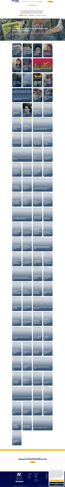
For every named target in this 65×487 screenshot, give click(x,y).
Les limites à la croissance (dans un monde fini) (37, 411)
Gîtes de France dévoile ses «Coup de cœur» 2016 (27, 352)
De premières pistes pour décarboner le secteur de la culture (37, 217)
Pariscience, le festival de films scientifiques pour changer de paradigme (16, 52)
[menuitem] (24, 1)
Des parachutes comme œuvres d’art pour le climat (27, 232)
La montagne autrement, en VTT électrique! (47, 337)
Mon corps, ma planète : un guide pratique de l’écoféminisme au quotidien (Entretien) (17, 67)
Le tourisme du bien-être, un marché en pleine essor (27, 307)
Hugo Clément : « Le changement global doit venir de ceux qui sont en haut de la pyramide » (37, 97)
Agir (28, 476)
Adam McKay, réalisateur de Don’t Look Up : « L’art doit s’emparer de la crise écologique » (27, 127)
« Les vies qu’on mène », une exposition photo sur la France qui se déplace (48, 172)
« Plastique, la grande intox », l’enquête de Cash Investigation (37, 337)
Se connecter (35, 475)
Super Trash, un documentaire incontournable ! (36, 292)
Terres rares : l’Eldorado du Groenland (25, 411)
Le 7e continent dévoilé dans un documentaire (16, 381)
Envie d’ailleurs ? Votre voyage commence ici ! (36, 352)
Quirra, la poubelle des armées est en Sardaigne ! (22, 397)
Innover (29, 477)
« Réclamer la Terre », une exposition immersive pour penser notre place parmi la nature (27, 142)
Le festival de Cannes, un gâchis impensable (47, 396)
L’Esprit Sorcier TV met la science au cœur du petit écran (47, 53)
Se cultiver (29, 478)
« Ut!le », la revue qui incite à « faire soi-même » (47, 83)
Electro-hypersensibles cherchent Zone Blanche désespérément (26, 380)
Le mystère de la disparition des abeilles (16, 441)
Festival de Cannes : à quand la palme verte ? (17, 143)
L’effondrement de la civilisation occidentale (17, 307)
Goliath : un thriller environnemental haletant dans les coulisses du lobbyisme (36, 172)
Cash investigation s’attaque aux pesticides (47, 352)
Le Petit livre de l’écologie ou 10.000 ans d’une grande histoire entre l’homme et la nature (48, 261)
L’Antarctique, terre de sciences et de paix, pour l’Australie (48, 232)
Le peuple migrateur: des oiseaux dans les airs (17, 367)
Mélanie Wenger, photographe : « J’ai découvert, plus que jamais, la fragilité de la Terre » (37, 112)
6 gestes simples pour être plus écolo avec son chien (27, 322)
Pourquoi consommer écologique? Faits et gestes (48, 292)
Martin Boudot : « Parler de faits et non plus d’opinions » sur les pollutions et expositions (17, 172)
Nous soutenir (35, 476)
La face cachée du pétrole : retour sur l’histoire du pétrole (26, 426)
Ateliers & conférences (36, 480)
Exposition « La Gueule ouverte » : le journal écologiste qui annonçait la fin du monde (48, 112)
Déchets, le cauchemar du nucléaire (40, 427)
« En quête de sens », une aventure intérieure (27, 367)
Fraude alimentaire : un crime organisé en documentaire (48, 158)
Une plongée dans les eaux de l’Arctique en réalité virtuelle (27, 262)
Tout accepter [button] (56, 480)
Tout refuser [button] (56, 482)
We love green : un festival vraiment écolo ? (16, 113)
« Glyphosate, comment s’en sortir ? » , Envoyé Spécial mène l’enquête (47, 321)
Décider (29, 475)
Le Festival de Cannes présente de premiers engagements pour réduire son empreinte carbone (41, 247)
